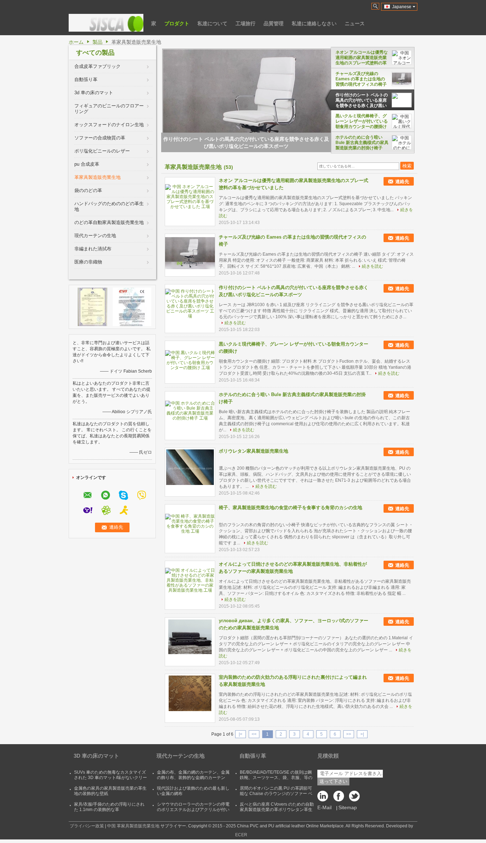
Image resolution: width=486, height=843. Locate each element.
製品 (97, 42)
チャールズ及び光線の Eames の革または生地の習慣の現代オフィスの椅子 (361, 79)
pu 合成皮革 (86, 164)
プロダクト (176, 23)
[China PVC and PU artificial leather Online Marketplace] (106, 23)
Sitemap (347, 807)
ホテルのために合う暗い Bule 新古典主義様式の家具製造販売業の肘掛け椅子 (362, 142)
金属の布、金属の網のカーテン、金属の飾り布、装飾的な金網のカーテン (193, 775)
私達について (212, 23)
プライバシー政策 (87, 825)
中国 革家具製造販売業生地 (133, 825)
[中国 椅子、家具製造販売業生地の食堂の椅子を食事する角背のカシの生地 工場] (190, 523)
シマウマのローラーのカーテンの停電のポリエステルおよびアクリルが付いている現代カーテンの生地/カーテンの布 (194, 812)
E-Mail (324, 807)
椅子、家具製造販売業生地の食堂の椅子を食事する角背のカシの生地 (290, 507)
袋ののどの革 (88, 190)
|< (240, 734)
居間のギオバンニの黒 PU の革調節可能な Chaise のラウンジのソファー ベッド (276, 793)
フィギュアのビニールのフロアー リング (109, 108)
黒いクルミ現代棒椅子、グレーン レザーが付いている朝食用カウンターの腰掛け (362, 121)
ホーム (76, 42)
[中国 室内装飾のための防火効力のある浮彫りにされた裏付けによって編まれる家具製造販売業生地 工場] (190, 693)
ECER (241, 834)
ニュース (355, 23)
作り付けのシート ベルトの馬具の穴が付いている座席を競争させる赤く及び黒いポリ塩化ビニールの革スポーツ (362, 100)
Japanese (401, 6)
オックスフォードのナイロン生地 (109, 124)
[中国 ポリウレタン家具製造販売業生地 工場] (190, 467)
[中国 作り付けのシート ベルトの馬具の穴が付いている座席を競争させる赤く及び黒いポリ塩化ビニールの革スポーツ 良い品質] (262, 113)
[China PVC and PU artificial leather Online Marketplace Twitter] (353, 798)
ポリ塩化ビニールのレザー (102, 151)
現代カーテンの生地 (95, 235)
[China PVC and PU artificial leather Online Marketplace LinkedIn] (324, 798)
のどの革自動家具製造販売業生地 (109, 222)
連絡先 (402, 181)
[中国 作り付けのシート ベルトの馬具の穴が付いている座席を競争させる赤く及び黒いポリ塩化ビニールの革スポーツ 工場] (190, 303)
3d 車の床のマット (93, 92)
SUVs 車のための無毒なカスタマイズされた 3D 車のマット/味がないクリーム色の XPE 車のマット (110, 777)
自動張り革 (85, 79)
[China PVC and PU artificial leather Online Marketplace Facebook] (339, 798)
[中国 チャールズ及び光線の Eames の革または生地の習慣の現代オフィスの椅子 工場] (190, 253)
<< (254, 734)
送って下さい (333, 781)
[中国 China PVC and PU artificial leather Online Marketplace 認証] (92, 306)
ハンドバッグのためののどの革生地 (109, 206)
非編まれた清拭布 (92, 248)
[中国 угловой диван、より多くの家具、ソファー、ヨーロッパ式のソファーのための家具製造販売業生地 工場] (190, 637)
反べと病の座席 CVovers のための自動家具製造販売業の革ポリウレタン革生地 (277, 809)
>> (348, 734)
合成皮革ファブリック (97, 66)
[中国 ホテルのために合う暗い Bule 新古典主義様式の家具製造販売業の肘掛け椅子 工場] (190, 410)
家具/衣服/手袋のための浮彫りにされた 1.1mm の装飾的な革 (109, 807)
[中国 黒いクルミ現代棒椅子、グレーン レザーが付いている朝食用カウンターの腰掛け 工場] (190, 360)
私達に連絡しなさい (314, 23)
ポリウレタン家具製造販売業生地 (253, 451)
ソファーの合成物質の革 (99, 137)
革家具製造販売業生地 (97, 177)
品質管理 (274, 23)
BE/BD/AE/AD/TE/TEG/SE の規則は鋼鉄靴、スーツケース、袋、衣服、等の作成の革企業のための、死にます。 (276, 777)
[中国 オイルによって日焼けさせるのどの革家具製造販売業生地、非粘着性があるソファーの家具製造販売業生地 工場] (190, 580)
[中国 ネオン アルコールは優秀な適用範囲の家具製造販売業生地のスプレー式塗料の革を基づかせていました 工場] (190, 196)
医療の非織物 (88, 262)
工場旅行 (245, 23)
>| (362, 734)
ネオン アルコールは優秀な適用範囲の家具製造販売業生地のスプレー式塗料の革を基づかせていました (362, 57)
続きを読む (372, 266)
